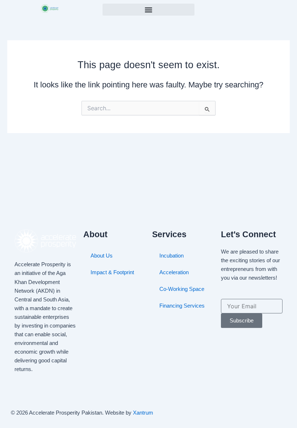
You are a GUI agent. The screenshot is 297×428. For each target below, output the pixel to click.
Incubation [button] (171, 256)
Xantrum (143, 413)
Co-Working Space (181, 289)
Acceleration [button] (174, 272)
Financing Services (182, 306)
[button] (148, 10)
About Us (102, 256)
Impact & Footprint (112, 272)
